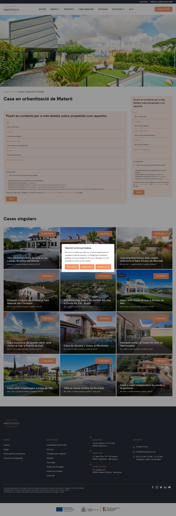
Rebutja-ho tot (87, 267)
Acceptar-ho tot (103, 267)
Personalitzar (72, 267)
